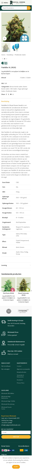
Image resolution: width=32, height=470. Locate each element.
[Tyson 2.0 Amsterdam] (23, 311)
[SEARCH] (29, 8)
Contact (19, 366)
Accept (16, 466)
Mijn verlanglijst (5, 369)
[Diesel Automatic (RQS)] (23, 284)
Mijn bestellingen (6, 366)
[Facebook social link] (6, 94)
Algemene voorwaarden (23, 369)
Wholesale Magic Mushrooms (6, 397)
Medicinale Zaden (20, 55)
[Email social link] (11, 94)
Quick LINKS (5, 390)
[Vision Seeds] (8, 311)
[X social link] (8, 94)
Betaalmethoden (21, 372)
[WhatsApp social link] (13, 94)
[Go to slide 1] (15, 40)
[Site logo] (17, 2)
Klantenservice (22, 363)
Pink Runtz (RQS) (8, 293)
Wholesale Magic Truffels (8, 401)
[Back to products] (4, 59)
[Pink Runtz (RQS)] (8, 284)
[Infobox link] (16, 323)
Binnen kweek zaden (16, 86)
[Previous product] (2, 59)
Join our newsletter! (7, 429)
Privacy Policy (20, 383)
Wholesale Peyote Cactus (6, 408)
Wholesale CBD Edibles (7, 393)
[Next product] (7, 59)
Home (3, 55)
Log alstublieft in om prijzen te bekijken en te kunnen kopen (8, 298)
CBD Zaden (13, 89)
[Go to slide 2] (16, 40)
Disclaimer (20, 380)
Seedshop (10, 55)
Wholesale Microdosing (7, 404)
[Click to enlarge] (5, 39)
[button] (3, 27)
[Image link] (8, 450)
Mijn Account (5, 363)
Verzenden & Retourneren (20, 376)
